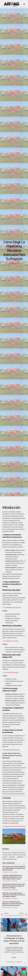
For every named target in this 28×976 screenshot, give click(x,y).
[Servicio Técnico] (23, 963)
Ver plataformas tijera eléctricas (12, 607)
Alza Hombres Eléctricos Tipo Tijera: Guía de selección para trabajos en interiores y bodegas (13, 885)
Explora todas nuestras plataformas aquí (14, 826)
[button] (24, 4)
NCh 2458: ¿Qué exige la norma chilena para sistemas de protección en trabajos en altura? (13, 894)
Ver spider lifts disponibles (11, 672)
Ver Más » (14, 957)
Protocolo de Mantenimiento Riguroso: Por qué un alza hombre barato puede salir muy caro (12, 903)
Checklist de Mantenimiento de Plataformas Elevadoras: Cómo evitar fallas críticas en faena (12, 877)
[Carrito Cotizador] (23, 968)
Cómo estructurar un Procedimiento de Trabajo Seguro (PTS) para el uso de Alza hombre (13, 868)
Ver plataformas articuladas (11, 641)
